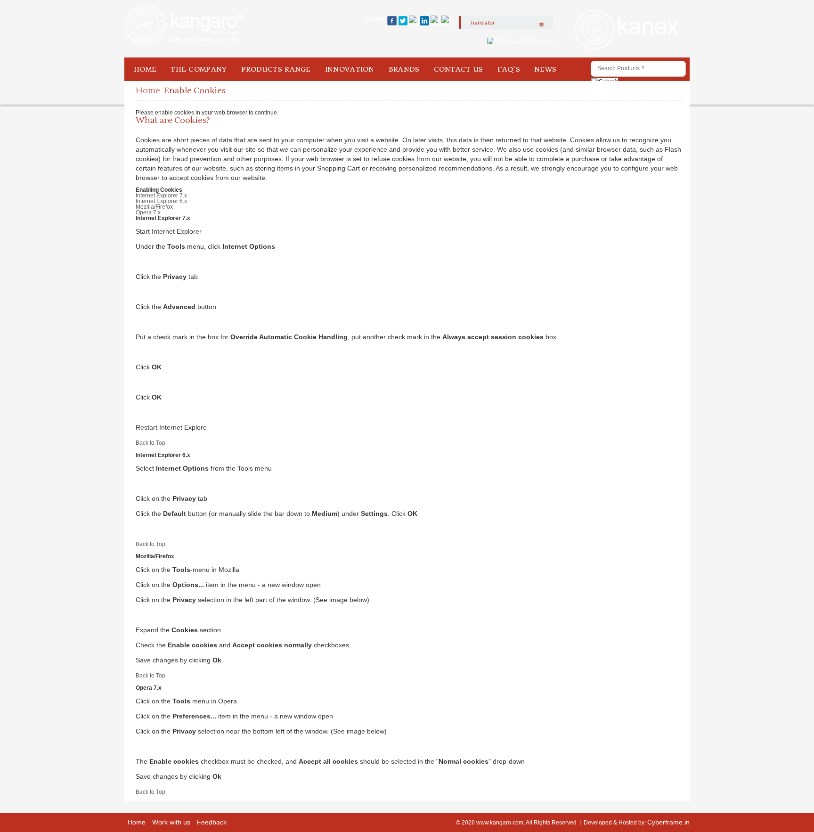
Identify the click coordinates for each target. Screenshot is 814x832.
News (545, 69)
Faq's (509, 69)
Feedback (212, 822)
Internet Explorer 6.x (161, 201)
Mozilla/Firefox (154, 207)
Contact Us (458, 69)
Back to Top (150, 443)
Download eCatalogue (524, 40)
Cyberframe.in (668, 822)
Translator (482, 22)
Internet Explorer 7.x (161, 195)
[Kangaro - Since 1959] (183, 26)
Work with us (171, 822)
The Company (199, 69)
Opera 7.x (148, 212)
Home (145, 69)
